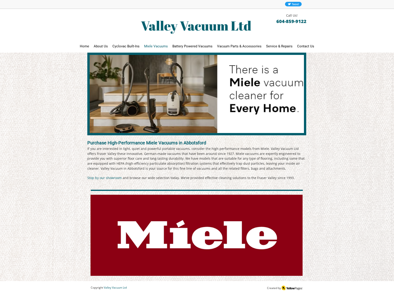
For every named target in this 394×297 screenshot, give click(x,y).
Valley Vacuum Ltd (115, 287)
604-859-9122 (291, 21)
